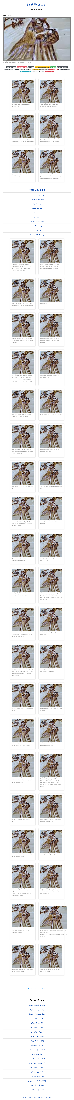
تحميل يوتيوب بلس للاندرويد (37, 1058)
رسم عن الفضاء (37, 226)
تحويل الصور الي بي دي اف (37, 1009)
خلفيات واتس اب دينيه (25, 71)
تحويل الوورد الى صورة (37, 1085)
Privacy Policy (38, 1097)
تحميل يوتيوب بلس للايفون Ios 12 (37, 1049)
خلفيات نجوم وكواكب (22, 67)
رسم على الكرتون (37, 208)
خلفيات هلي (53, 67)
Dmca (25, 1097)
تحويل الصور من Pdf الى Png (37, 1081)
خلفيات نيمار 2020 (8, 69)
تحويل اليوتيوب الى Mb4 (37, 1067)
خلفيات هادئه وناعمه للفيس (38, 71)
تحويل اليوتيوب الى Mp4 (37, 1027)
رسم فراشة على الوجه (37, 195)
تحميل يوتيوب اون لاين (37, 1089)
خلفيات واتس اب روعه (19, 69)
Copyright (47, 1097)
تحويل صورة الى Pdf (37, 1072)
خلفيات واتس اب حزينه (62, 67)
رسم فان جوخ (37, 230)
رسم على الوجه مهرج (37, 199)
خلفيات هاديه (37, 69)
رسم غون (37, 212)
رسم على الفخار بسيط (37, 235)
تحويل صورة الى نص (37, 1054)
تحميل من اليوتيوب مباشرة (37, 1005)
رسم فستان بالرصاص (37, 221)
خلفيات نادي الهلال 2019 (64, 69)
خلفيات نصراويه (29, 69)
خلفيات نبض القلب (49, 71)
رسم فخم (37, 217)
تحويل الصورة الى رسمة (37, 1076)
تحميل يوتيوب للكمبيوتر (37, 1036)
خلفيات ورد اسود (44, 69)
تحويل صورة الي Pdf (37, 1045)
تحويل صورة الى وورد (37, 1018)
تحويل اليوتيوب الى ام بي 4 (37, 1014)
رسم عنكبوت (37, 203)
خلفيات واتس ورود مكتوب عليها (42, 67)
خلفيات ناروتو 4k (53, 69)
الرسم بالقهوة (37, 4)
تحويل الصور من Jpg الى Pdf (37, 1063)
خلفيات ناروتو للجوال (11, 67)
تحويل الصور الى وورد (37, 1032)
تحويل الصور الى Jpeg (37, 1041)
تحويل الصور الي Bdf (37, 1023)
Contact (30, 1097)
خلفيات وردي (31, 67)
